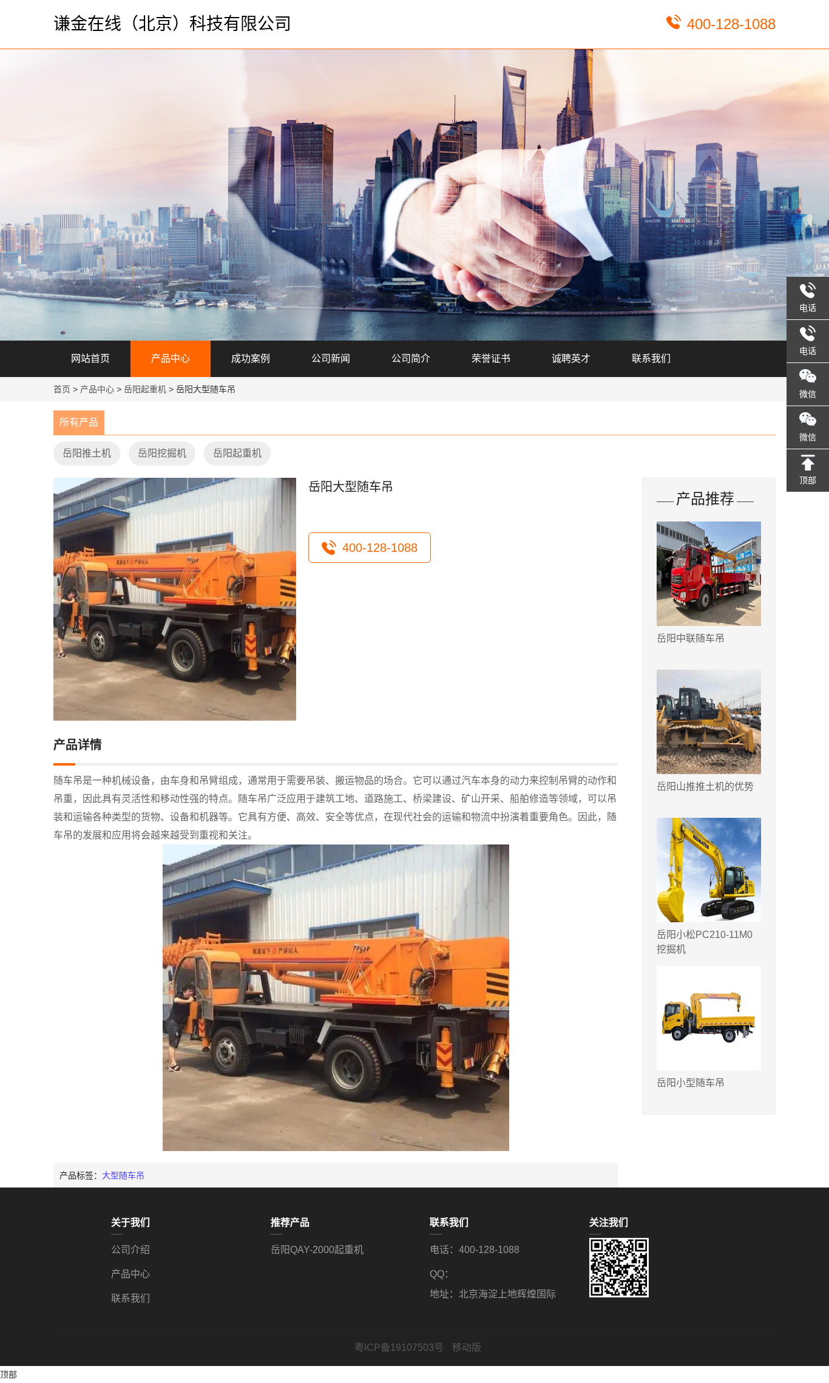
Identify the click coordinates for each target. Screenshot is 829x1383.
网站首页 (90, 358)
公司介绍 (130, 1250)
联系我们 (651, 358)
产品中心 (170, 358)
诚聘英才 (571, 358)
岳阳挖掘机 (162, 453)
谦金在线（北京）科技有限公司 (172, 24)
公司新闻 (330, 358)
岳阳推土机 (87, 453)
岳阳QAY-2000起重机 (317, 1250)
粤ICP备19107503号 (400, 1347)
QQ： (442, 1274)
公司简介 (410, 358)
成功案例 (250, 358)
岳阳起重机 (145, 389)
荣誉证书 (491, 358)
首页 (61, 389)
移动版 (466, 1347)
